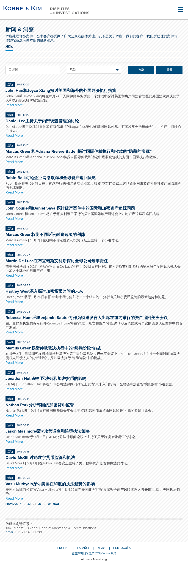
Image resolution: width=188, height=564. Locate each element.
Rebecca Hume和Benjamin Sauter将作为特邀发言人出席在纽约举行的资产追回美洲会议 (87, 317)
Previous (12, 503)
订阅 (98, 553)
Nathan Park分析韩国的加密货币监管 (40, 404)
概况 (9, 46)
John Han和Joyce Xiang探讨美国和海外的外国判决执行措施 (61, 90)
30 (49, 503)
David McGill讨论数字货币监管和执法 (40, 457)
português (122, 548)
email (10, 532)
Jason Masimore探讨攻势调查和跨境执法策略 (48, 431)
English (63, 548)
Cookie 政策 (108, 553)
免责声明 (77, 553)
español (83, 548)
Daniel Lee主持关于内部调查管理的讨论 (42, 120)
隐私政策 (88, 553)
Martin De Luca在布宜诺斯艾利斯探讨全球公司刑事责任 (57, 260)
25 (39, 503)
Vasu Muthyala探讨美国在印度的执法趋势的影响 (50, 483)
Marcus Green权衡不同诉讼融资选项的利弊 (45, 234)
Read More (14, 105)
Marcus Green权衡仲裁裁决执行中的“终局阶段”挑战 (53, 348)
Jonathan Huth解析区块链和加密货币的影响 (46, 378)
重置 (169, 69)
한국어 (101, 548)
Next (56, 503)
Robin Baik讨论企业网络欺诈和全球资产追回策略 (51, 177)
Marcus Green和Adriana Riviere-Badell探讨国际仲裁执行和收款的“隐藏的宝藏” (79, 151)
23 (29, 503)
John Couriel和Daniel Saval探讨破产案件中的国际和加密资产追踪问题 (70, 208)
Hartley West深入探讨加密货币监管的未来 (44, 291)
